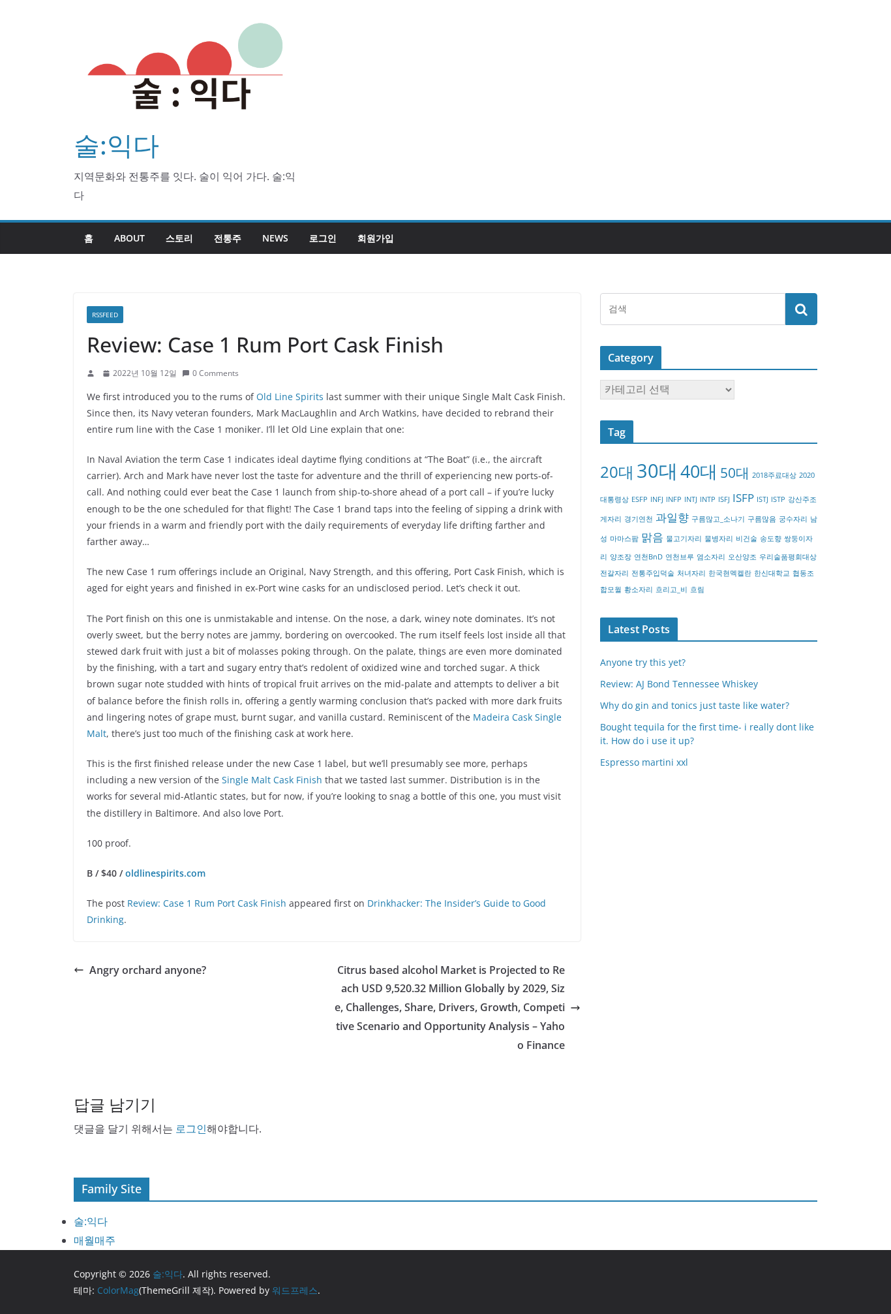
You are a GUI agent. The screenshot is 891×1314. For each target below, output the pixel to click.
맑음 (652, 536)
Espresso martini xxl (644, 762)
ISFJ (724, 499)
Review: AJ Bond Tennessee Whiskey (679, 684)
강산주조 (802, 499)
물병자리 (718, 538)
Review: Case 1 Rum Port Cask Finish (206, 903)
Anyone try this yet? (643, 662)
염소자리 (711, 556)
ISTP (778, 499)
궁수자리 (793, 519)
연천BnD (648, 556)
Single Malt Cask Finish (272, 780)
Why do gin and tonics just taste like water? (694, 705)
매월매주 (94, 1240)
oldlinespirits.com (165, 873)
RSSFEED (105, 314)
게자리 (611, 519)
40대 (698, 471)
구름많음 (762, 519)
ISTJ (762, 499)
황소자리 (638, 589)
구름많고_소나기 (718, 519)
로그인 (323, 238)
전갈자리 (614, 573)
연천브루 (679, 556)
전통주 (227, 238)
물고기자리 (684, 538)
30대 (657, 471)
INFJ (656, 499)
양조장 (620, 556)
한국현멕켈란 (729, 573)
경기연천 (638, 519)
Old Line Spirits (290, 396)
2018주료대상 (774, 475)
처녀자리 (691, 573)
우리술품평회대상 (788, 556)
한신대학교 (772, 573)
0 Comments (215, 373)
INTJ (690, 499)
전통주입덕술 (652, 573)
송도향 (770, 538)
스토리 (179, 238)
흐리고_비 (671, 589)
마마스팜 (624, 538)
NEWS (275, 238)
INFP (674, 499)
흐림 (697, 589)
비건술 (746, 538)
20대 (617, 471)
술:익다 (116, 145)
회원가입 (375, 238)
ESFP (639, 499)
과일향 (672, 517)
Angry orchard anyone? (147, 970)
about (129, 238)
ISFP (743, 497)
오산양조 (742, 556)
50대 (734, 472)
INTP (708, 499)
